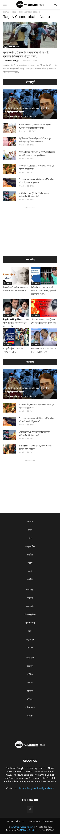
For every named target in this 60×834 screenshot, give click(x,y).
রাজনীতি (30, 554)
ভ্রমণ (30, 631)
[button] (55, 4)
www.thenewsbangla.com (22, 827)
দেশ (30, 538)
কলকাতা (30, 521)
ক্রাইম (30, 598)
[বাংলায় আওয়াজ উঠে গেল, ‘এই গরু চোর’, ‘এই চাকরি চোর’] (44, 337)
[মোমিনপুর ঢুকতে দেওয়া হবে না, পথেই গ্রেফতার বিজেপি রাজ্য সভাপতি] (9, 449)
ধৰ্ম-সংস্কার (30, 707)
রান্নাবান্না (30, 639)
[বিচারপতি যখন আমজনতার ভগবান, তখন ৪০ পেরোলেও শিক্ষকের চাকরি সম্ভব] (30, 104)
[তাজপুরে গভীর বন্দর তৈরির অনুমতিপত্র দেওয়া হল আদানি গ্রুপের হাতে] (9, 169)
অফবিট (30, 715)
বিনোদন (30, 666)
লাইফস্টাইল (30, 622)
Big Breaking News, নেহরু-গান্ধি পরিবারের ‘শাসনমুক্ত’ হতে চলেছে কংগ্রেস (16, 322)
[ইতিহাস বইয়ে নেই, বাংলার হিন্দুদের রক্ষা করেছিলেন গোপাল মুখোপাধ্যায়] (44, 308)
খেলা (30, 571)
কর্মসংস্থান (30, 606)
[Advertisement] (30, 229)
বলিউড (30, 682)
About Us (20, 821)
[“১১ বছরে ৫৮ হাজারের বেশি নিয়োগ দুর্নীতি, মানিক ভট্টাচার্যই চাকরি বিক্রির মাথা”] (9, 182)
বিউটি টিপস (30, 657)
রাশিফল (30, 699)
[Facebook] (30, 809)
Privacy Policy (34, 821)
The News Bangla (11, 60)
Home (6, 12)
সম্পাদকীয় (30, 589)
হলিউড (30, 674)
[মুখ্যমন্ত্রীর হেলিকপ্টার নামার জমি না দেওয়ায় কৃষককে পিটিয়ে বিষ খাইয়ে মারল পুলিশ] (30, 35)
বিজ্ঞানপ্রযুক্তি (30, 614)
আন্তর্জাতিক (30, 546)
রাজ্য (30, 529)
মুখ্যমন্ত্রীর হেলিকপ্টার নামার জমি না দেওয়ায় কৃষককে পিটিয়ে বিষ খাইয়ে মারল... (26, 54)
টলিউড (30, 690)
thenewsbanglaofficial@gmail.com (36, 788)
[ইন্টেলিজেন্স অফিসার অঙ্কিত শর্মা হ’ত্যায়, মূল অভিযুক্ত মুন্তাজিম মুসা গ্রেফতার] (9, 141)
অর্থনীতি (30, 579)
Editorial (7, 283)
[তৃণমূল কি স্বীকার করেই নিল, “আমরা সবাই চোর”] (16, 337)
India (6, 47)
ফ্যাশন (30, 647)
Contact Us (48, 821)
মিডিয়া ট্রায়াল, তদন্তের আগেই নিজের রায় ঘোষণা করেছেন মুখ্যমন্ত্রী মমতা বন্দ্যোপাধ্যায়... (43, 290)
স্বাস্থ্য (30, 563)
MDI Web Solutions (28, 830)
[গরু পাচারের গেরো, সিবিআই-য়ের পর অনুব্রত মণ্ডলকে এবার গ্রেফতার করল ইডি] (9, 128)
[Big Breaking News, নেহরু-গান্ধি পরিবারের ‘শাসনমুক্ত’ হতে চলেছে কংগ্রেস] (16, 308)
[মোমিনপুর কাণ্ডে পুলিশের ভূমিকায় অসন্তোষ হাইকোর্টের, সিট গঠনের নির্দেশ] (9, 196)
